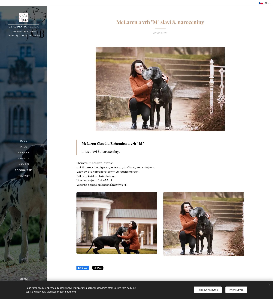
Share (84, 268)
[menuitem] (23, 141)
